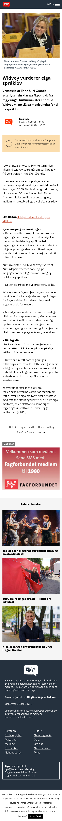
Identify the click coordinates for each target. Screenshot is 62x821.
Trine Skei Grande (25, 432)
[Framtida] (6, 4)
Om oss (38, 744)
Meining (10, 744)
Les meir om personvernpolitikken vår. (23, 715)
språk (31, 427)
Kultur (38, 731)
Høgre (22, 427)
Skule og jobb (13, 735)
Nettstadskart (42, 748)
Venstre (41, 432)
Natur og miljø (42, 735)
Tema (37, 752)
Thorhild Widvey (46, 427)
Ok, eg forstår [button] (36, 816)
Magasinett (11, 739)
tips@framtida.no (14, 769)
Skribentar (11, 748)
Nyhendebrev (13, 752)
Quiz (37, 739)
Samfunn (10, 731)
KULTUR (12, 427)
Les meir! (22, 816)
